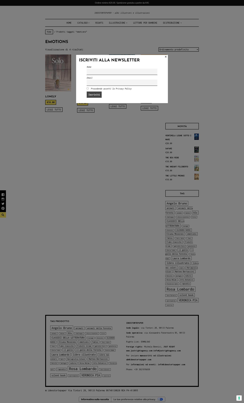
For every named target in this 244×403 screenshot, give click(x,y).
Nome (89, 67)
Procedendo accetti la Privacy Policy (111, 88)
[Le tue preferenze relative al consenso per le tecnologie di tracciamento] (239, 398)
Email (89, 78)
